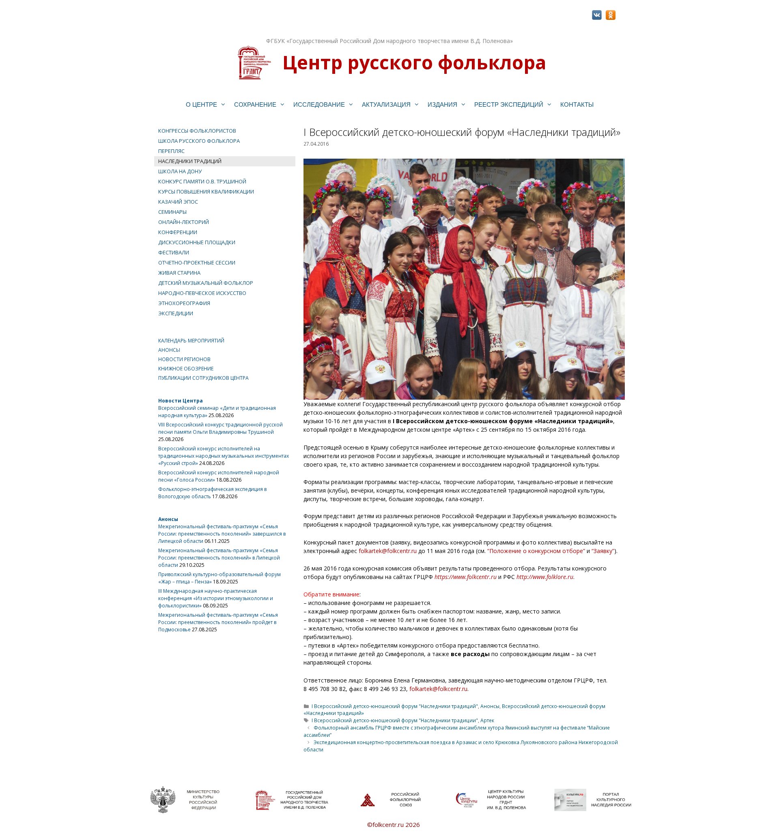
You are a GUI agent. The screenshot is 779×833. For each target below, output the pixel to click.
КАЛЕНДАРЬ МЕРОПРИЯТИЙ (191, 340)
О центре (201, 104)
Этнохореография (184, 303)
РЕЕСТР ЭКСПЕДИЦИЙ (508, 104)
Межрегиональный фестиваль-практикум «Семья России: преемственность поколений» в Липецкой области (219, 557)
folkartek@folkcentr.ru (388, 551)
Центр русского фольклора (414, 62)
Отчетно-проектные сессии (196, 262)
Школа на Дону (180, 171)
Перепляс (171, 151)
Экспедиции (175, 313)
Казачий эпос (178, 201)
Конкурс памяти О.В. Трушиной (202, 181)
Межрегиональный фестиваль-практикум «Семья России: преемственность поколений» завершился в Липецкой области (222, 534)
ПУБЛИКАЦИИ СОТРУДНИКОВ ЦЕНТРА (203, 378)
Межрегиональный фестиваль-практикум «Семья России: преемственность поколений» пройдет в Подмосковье (218, 622)
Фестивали (173, 252)
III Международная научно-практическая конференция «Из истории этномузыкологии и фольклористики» (215, 598)
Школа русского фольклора (199, 140)
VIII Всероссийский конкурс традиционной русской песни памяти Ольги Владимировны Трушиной (220, 428)
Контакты (577, 104)
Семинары (172, 211)
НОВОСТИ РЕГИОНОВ (184, 359)
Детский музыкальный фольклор (205, 282)
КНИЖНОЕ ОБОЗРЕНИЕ (185, 368)
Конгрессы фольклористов (197, 130)
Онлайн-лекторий (183, 222)
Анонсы (489, 706)
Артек (487, 720)
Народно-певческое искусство (202, 293)
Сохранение (255, 104)
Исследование (319, 104)
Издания (442, 104)
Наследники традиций (190, 161)
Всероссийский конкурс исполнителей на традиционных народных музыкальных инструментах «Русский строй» (223, 456)
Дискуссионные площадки (196, 242)
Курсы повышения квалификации (206, 191)
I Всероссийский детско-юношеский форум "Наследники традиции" (395, 720)
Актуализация (386, 104)
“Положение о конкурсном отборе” (536, 551)
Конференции (177, 232)
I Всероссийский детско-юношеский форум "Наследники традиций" (395, 706)
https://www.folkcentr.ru (466, 577)
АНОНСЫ (169, 350)
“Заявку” (603, 551)
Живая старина (179, 272)
